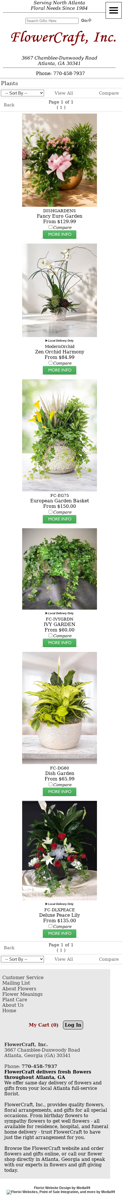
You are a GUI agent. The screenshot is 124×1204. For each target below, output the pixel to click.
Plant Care (14, 999)
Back (9, 105)
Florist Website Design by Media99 (62, 1188)
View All (64, 93)
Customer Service (22, 977)
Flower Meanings (22, 994)
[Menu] (113, 10)
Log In (73, 1025)
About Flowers (19, 988)
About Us (13, 1005)
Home (9, 1010)
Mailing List (16, 983)
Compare (109, 93)
